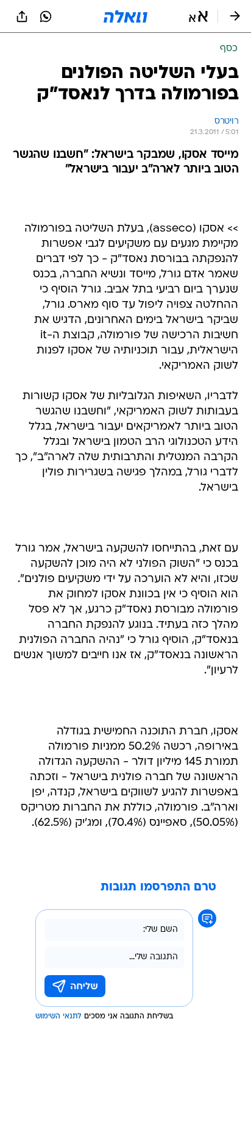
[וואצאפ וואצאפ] (46, 16)
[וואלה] (125, 16)
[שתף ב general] (22, 16)
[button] (198, 16)
